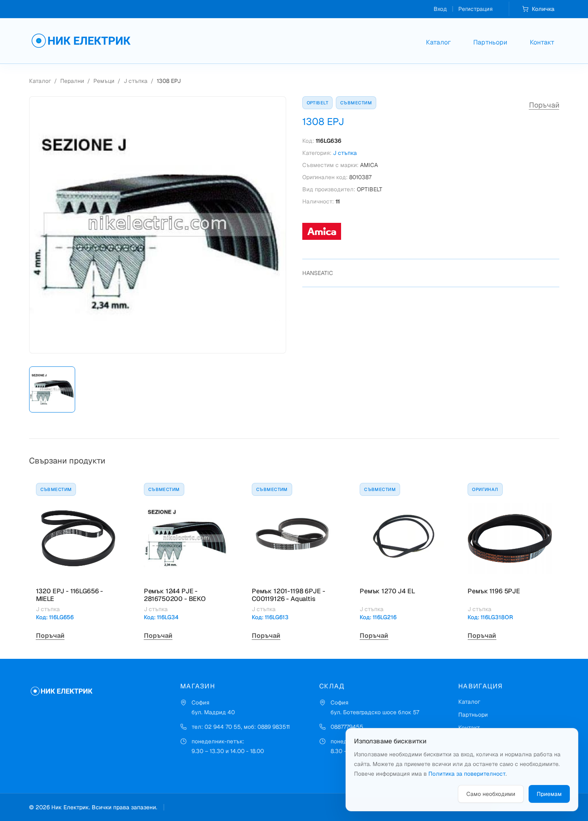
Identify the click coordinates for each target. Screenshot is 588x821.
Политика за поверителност (467, 773)
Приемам (549, 794)
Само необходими (490, 794)
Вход (440, 9)
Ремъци (103, 81)
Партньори (490, 42)
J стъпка (136, 81)
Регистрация (475, 9)
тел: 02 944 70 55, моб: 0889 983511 (241, 726)
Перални (72, 81)
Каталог (438, 42)
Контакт (542, 42)
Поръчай (544, 105)
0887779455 (347, 726)
